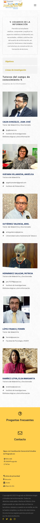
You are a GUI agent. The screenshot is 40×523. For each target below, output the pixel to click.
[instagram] (14, 519)
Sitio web (9, 459)
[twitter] (7, 519)
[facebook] (3, 519)
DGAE (8, 483)
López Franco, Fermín (14, 329)
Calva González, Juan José (17, 122)
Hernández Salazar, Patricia (18, 273)
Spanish (9, 1)
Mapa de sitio (9, 486)
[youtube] (11, 519)
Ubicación (8, 479)
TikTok (7, 464)
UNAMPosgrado (11, 461)
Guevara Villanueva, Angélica (18, 174)
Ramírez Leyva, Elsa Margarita (19, 378)
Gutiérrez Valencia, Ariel (16, 224)
